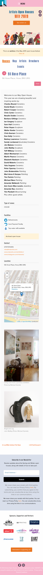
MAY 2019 (21, 16)
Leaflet (18, 321)
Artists (23, 61)
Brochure (34, 61)
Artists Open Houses (11, 568)
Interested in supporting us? (21, 549)
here (31, 487)
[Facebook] (40, 11)
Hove (37, 83)
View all (21, 53)
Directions (15, 289)
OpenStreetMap (26, 321)
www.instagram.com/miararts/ (14, 254)
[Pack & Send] (8, 539)
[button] (21, 294)
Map (14, 61)
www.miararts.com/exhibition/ (14, 252)
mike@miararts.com (10, 249)
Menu (22, 4)
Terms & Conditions (21, 572)
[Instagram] (40, 15)
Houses (6, 61)
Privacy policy (38, 570)
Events (20, 66)
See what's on (21, 23)
